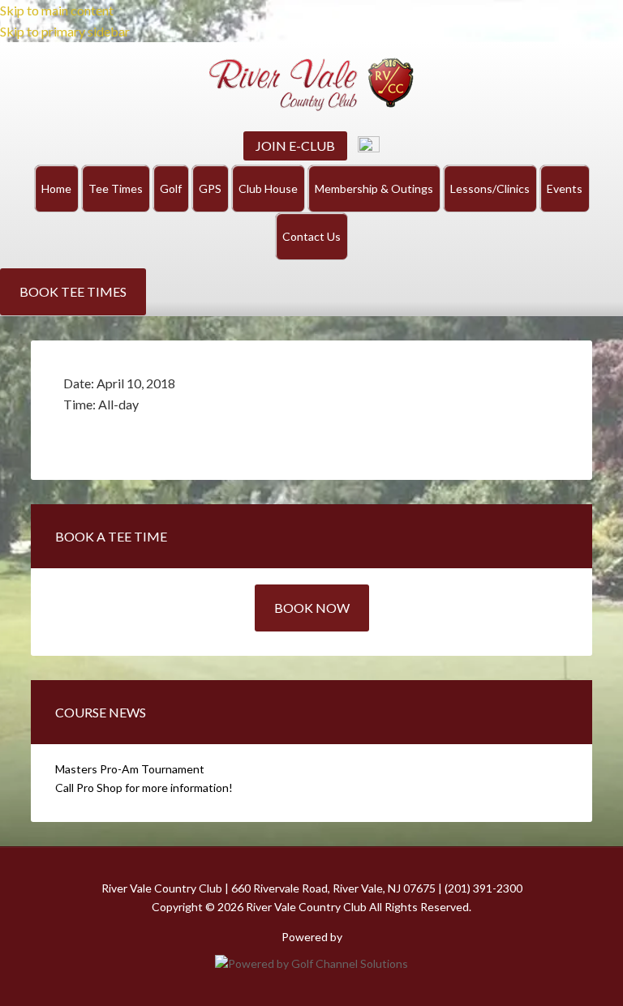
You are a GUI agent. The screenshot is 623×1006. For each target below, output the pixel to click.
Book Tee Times (73, 291)
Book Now (312, 607)
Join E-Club (295, 145)
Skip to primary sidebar (65, 31)
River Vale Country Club (311, 84)
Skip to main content (57, 10)
